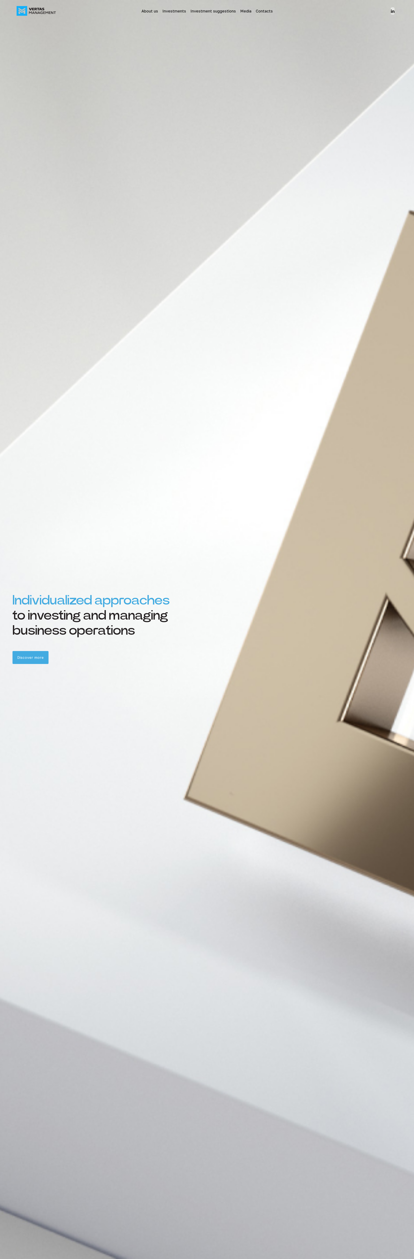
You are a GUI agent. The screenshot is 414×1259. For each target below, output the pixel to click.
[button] (31, 657)
